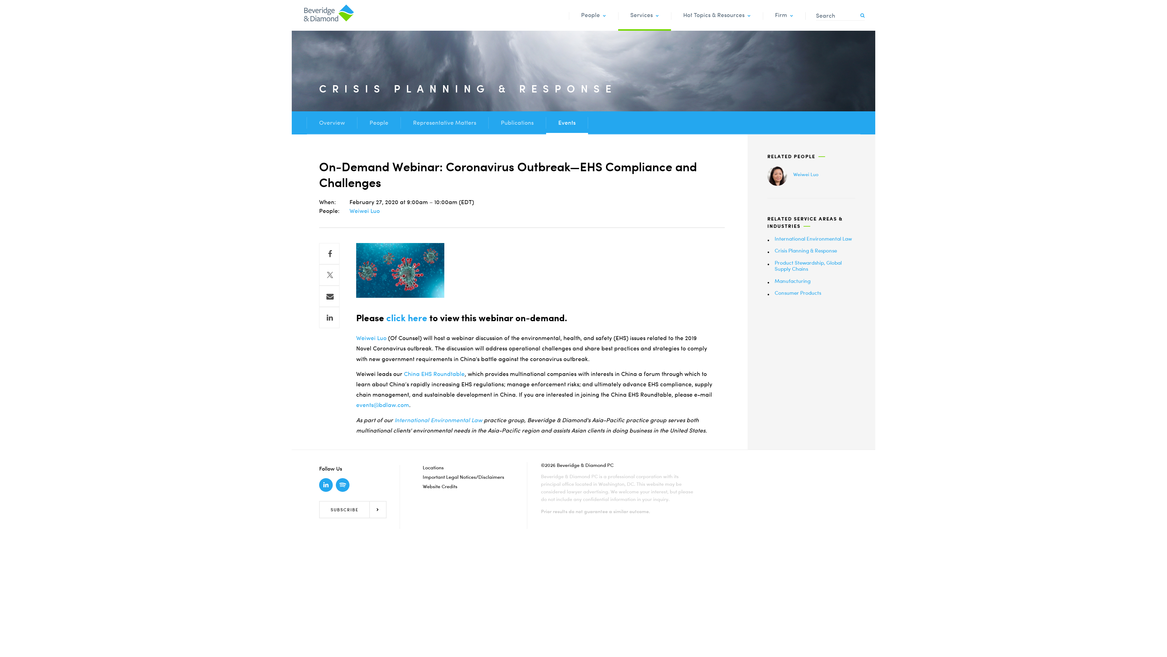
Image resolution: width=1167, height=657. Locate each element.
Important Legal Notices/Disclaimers (463, 476)
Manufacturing (793, 281)
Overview (332, 122)
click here (406, 318)
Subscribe (345, 509)
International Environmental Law (438, 420)
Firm (781, 15)
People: (329, 210)
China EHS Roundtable (434, 373)
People (590, 15)
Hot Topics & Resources (714, 15)
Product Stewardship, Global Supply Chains (808, 265)
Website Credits (440, 486)
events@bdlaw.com (382, 404)
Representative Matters (444, 122)
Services (641, 15)
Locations (433, 467)
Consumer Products (798, 293)
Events (567, 122)
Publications (517, 122)
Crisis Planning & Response (806, 250)
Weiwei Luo (364, 210)
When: (327, 202)
